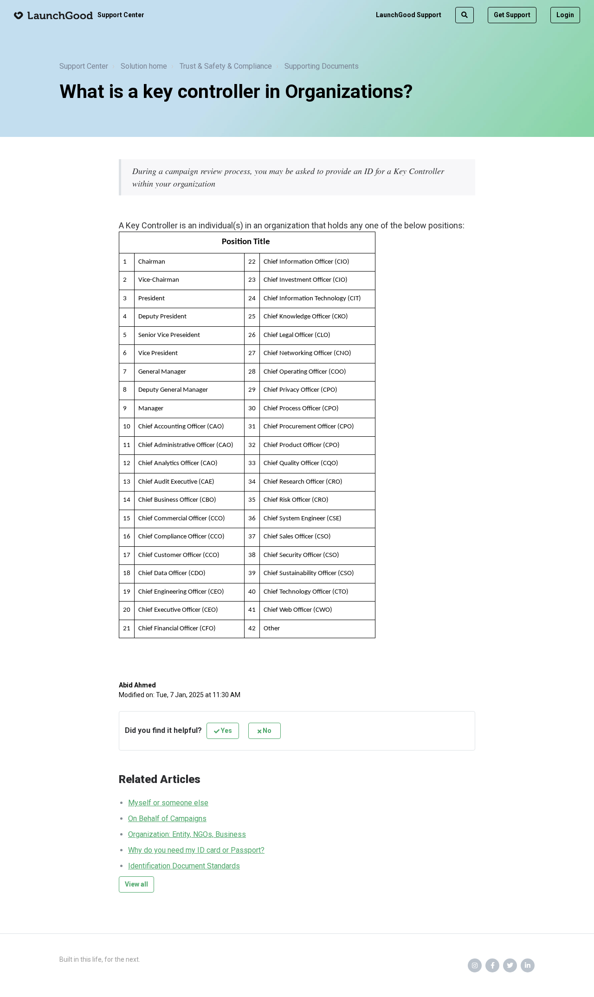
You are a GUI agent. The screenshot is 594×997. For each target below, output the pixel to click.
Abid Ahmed (137, 685)
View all (136, 884)
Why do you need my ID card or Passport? (196, 850)
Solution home (144, 66)
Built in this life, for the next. (99, 959)
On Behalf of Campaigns (167, 818)
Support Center (83, 66)
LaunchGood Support (408, 15)
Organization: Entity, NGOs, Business (187, 834)
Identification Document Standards (184, 865)
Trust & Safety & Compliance (226, 66)
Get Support (512, 15)
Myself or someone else (168, 802)
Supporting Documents (321, 66)
